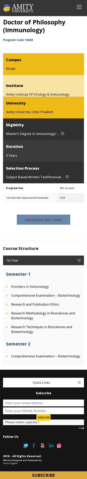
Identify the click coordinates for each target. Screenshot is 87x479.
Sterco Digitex (10, 463)
